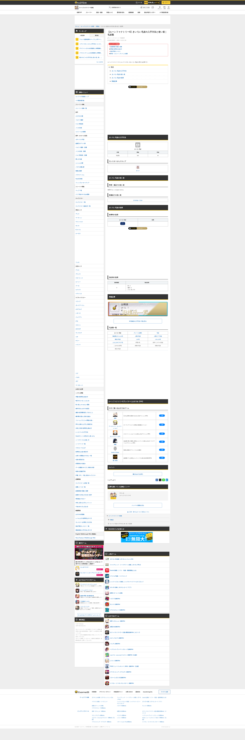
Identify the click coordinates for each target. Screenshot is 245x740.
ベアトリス (79, 293)
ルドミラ (78, 290)
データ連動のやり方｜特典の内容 (85, 467)
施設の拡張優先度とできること (84, 412)
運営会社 (138, 692)
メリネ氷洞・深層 (81, 151)
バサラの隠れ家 (80, 167)
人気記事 (82, 35)
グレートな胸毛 (138, 333)
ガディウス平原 (80, 139)
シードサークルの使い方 (82, 440)
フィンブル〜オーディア (82, 183)
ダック (138, 170)
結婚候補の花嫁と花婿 (116, 47)
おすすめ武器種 (80, 514)
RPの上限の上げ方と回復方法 (84, 424)
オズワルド (79, 309)
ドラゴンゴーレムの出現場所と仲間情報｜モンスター (91, 53)
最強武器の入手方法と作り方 (84, 530)
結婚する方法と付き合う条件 (84, 495)
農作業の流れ (120, 12)
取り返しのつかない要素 (82, 404)
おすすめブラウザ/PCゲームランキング (90, 615)
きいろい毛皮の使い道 (118, 74)
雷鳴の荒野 (79, 171)
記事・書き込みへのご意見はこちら (139, 512)
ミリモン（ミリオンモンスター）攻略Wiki (153, 722)
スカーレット (79, 278)
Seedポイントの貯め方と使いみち (85, 436)
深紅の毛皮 (118, 339)
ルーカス (78, 233)
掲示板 (96, 35)
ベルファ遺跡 (79, 120)
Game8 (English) (147, 692)
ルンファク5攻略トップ (82, 96)
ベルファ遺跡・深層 (81, 147)
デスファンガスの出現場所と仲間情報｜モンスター (91, 48)
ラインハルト (79, 221)
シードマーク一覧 (81, 444)
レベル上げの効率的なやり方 (84, 518)
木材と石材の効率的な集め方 (84, 428)
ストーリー (89, 12)
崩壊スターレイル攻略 (97, 706)
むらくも (78, 229)
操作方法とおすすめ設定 (82, 408)
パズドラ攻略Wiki (121, 706)
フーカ (77, 286)
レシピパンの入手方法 (82, 432)
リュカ (77, 262)
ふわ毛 (138, 339)
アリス (77, 270)
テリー (77, 340)
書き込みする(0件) (138, 474)
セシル (77, 225)
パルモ (77, 377)
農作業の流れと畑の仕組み (83, 416)
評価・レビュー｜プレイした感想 (119, 53)
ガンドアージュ (80, 305)
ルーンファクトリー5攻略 (115, 516)
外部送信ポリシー (118, 692)
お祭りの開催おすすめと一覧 (84, 455)
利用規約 (94, 692)
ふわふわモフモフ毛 (118, 342)
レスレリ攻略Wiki (121, 718)
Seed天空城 (79, 179)
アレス (77, 214)
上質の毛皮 (138, 336)
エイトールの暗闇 (81, 132)
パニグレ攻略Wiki (121, 715)
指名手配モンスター (149, 12)
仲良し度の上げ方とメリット (84, 503)
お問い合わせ (129, 692)
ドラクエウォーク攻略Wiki (99, 708)
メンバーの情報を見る (138, 505)
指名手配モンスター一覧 (82, 526)
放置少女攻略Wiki (121, 711)
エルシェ (78, 325)
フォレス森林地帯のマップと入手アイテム (91, 39)
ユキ (77, 337)
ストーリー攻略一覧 (81, 108)
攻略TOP (79, 12)
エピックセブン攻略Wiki (98, 715)
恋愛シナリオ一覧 (81, 487)
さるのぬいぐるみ (137, 200)
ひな (77, 321)
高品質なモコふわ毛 (118, 336)
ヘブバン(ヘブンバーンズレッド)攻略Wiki (153, 715)
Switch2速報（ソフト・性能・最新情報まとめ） (154, 697)
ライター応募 (164, 692)
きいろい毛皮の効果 (118, 78)
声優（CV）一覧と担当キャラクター (86, 475)
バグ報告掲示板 (164, 12)
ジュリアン (79, 317)
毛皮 (158, 333)
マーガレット (79, 385)
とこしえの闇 (79, 163)
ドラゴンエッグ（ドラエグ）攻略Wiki (101, 722)
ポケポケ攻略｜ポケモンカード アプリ (152, 701)
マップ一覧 (79, 190)
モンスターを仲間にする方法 (84, 522)
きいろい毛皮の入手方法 (119, 71)
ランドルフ (79, 333)
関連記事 (114, 81)
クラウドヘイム (80, 175)
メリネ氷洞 (79, 128)
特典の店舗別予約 (81, 471)
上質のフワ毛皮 (158, 336)
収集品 (112, 520)
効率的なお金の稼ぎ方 (82, 452)
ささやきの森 (79, 116)
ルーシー (78, 282)
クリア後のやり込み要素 (82, 194)
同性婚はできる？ (81, 499)
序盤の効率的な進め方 (116, 49)
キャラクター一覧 (81, 202)
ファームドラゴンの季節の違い (84, 420)
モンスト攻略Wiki (146, 706)
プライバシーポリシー (105, 692)
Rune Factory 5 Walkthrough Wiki (85, 538)
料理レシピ (110, 12)
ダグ (77, 381)
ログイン (167, 2)
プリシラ (78, 274)
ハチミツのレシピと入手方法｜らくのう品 (91, 44)
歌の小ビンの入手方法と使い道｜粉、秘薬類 (91, 57)
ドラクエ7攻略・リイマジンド (99, 701)
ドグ (77, 373)
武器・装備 (99, 12)
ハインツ (78, 344)
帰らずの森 (79, 159)
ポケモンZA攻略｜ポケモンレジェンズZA (102, 697)
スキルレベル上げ (81, 448)
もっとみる (100, 62)
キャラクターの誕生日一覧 (83, 206)
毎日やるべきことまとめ (82, 401)
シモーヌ (78, 313)
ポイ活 (140, 2)
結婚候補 (131, 12)
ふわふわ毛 (158, 339)
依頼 (139, 12)
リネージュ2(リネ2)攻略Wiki (124, 722)
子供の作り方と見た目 (82, 506)
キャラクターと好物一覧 (82, 483)
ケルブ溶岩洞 (79, 124)
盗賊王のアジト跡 (81, 143)
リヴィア (78, 301)
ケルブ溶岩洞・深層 (81, 155)
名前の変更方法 (80, 459)
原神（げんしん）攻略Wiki (99, 711)
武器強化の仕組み (81, 463)
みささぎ (78, 329)
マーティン (79, 218)
